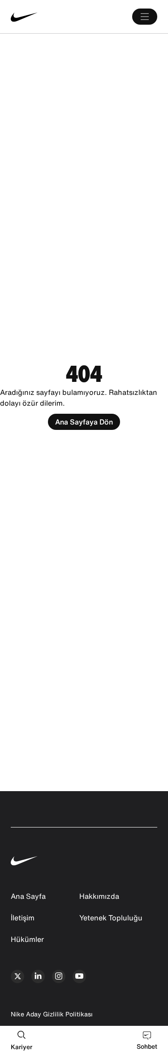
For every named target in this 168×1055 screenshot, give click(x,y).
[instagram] (58, 976)
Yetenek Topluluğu (110, 917)
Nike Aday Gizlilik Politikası (52, 1014)
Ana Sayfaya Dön (84, 421)
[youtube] (79, 976)
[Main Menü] (144, 17)
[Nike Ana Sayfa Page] (41, 16)
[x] (17, 976)
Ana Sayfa (28, 896)
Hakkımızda (99, 896)
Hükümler (27, 939)
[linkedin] (38, 976)
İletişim (22, 917)
